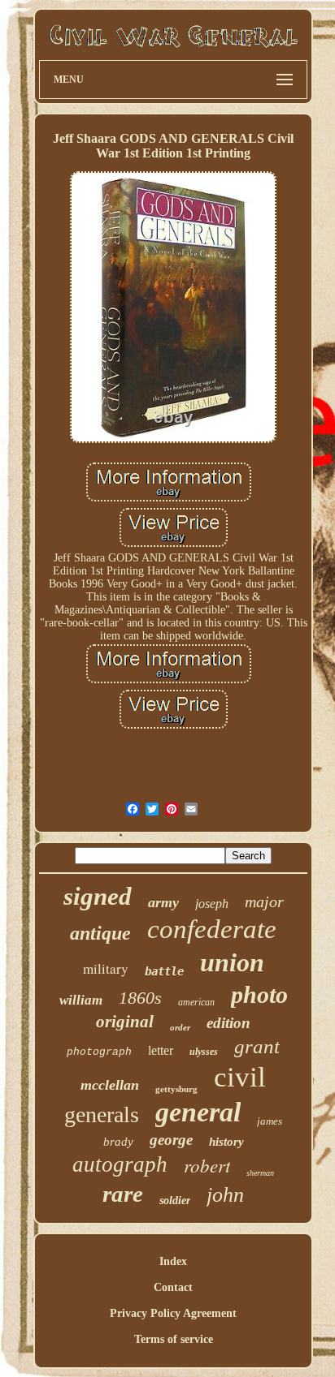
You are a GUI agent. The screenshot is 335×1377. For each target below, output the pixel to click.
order (180, 1027)
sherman (260, 1172)
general (198, 1112)
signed (97, 896)
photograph (99, 1052)
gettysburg (176, 1089)
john (225, 1195)
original (125, 1021)
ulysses (203, 1051)
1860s (140, 998)
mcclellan (109, 1085)
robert (207, 1164)
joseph (211, 903)
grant (257, 1046)
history (226, 1141)
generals (101, 1114)
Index (173, 1261)
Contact (173, 1287)
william (80, 1000)
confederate (211, 929)
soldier (174, 1200)
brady (118, 1141)
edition (228, 1022)
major (264, 901)
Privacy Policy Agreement (173, 1313)
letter (160, 1050)
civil (240, 1077)
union (232, 962)
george (171, 1139)
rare (122, 1194)
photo (259, 994)
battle (164, 971)
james (269, 1121)
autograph (120, 1164)
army (163, 902)
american (196, 1002)
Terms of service (173, 1339)
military (105, 968)
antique (100, 933)
